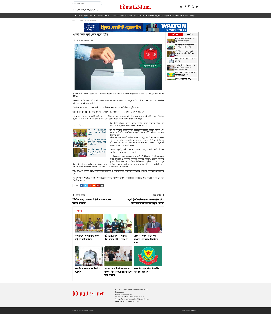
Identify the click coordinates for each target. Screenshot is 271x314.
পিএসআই (178, 16)
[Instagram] (189, 6)
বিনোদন (136, 16)
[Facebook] (185, 6)
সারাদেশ (92, 16)
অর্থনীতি (107, 16)
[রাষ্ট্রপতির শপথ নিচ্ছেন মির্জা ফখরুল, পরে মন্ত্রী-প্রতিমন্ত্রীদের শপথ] (148, 223)
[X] (193, 6)
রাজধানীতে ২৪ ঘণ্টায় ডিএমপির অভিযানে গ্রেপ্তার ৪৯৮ (185, 74)
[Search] (100, 3)
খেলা (130, 16)
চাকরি (172, 16)
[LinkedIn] (197, 6)
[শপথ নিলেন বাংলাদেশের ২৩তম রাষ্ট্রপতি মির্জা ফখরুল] (89, 223)
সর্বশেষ (80, 16)
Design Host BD (194, 310)
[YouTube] (181, 6)
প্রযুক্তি (142, 16)
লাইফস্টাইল (159, 16)
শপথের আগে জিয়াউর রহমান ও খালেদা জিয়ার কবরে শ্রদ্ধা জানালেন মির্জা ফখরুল (185, 67)
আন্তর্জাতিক (124, 16)
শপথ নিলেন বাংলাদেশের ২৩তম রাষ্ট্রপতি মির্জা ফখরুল (97, 132)
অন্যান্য (192, 16)
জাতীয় (86, 16)
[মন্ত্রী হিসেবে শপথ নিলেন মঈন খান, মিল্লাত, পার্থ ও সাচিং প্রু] (118, 223)
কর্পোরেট (116, 16)
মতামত (166, 16)
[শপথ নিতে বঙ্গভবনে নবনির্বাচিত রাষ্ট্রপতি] (89, 256)
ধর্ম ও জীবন (150, 16)
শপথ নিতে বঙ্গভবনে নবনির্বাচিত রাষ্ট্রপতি (185, 60)
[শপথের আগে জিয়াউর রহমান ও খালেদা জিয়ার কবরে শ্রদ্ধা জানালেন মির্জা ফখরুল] (118, 256)
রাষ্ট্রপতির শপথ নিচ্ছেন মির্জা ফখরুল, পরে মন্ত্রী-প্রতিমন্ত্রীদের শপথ (97, 152)
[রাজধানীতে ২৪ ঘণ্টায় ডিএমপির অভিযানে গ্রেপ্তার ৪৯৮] (148, 256)
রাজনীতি (101, 16)
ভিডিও (185, 16)
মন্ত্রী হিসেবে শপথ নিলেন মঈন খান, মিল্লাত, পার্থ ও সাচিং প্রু (97, 142)
